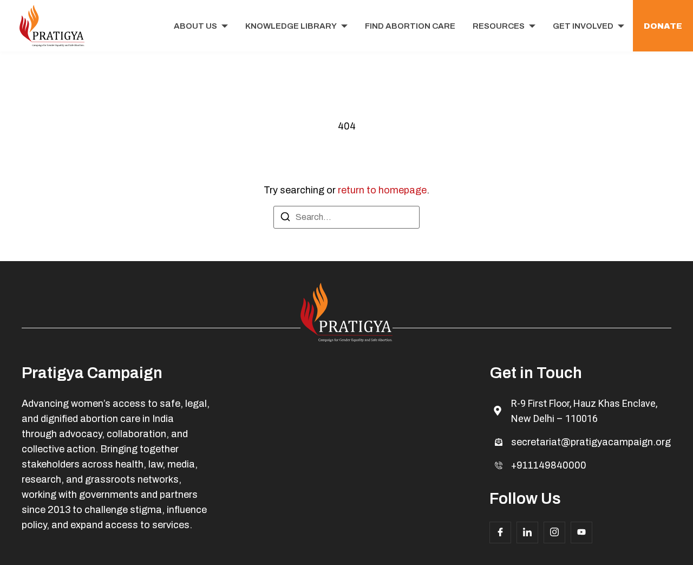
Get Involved (583, 26)
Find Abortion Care (410, 26)
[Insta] (554, 532)
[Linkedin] (527, 532)
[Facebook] (500, 532)
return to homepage (382, 190)
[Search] (285, 218)
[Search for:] (346, 217)
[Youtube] (581, 532)
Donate (663, 26)
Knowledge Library (291, 26)
